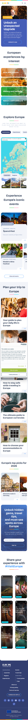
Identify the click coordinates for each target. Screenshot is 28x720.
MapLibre (4, 138)
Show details (21, 366)
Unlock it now (12, 42)
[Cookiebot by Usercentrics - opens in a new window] (21, 344)
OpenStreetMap (5, 140)
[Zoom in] (25, 143)
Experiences (16, 132)
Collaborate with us (14, 694)
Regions (6, 675)
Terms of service (14, 690)
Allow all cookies (14, 370)
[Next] (25, 183)
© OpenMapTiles (15, 138)
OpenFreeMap (8, 138)
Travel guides (21, 678)
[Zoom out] (25, 145)
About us (14, 684)
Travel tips (18, 672)
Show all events (14, 276)
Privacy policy (14, 687)
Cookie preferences (13, 374)
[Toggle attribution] (25, 139)
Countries (7, 672)
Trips (18, 681)
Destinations (6, 132)
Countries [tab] (7, 175)
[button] (14, 72)
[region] (14, 163)
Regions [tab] (14, 175)
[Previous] (3, 183)
